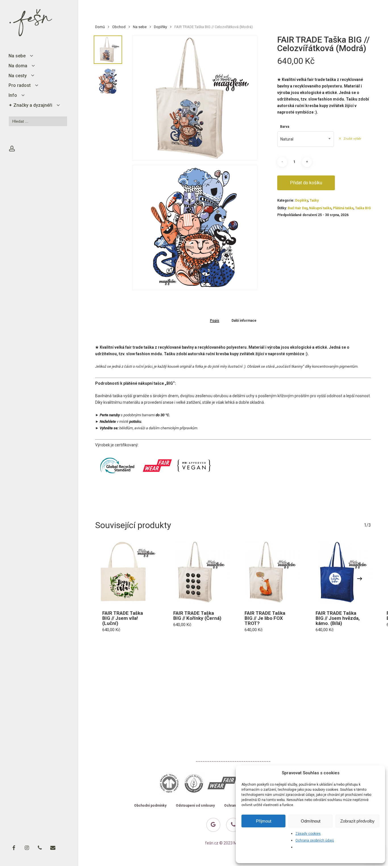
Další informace (243, 321)
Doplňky (160, 27)
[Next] (359, 578)
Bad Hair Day (297, 208)
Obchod (119, 27)
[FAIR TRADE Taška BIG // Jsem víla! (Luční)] (126, 572)
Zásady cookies (308, 834)
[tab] (214, 320)
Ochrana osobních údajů (314, 840)
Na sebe (140, 27)
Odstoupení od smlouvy (195, 806)
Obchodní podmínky (150, 806)
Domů (100, 27)
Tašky (314, 200)
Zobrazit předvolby (357, 821)
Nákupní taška (320, 208)
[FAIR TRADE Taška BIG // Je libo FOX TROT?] (268, 572)
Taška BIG (363, 208)
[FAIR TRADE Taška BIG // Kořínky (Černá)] (197, 572)
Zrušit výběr (352, 139)
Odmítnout (310, 821)
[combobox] (305, 139)
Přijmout (263, 821)
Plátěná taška (343, 208)
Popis (214, 321)
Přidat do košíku (306, 182)
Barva (284, 127)
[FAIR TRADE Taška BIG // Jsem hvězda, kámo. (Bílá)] (339, 572)
